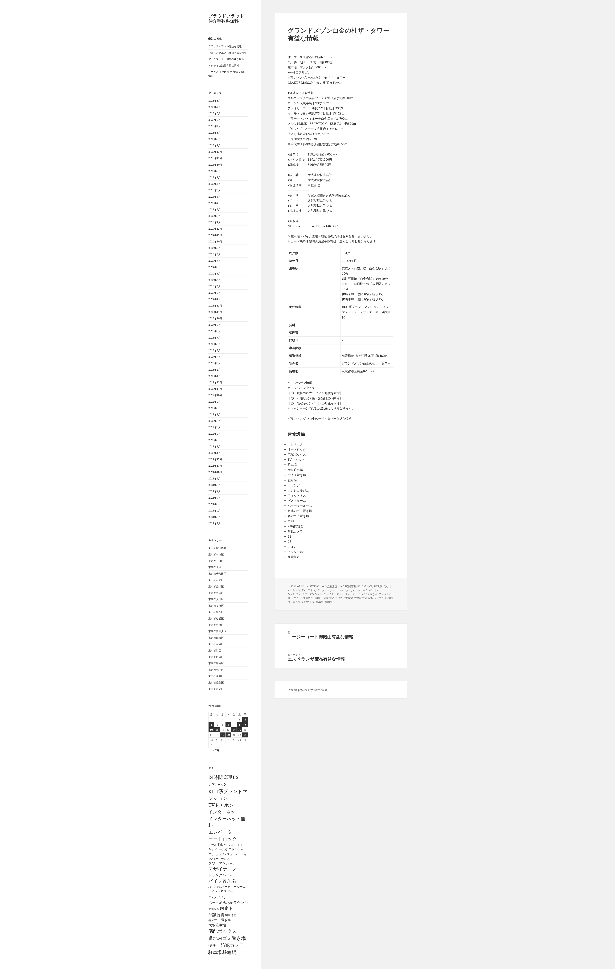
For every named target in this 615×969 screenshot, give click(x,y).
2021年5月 (214, 504)
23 (245, 735)
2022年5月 (214, 427)
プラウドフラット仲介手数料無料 (226, 18)
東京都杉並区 (216, 618)
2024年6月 (214, 267)
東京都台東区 (216, 580)
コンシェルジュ (220, 854)
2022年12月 (215, 382)
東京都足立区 (216, 689)
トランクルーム (220, 875)
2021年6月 (214, 497)
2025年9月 (214, 171)
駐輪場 (229, 952)
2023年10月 (215, 318)
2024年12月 (215, 228)
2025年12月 (215, 152)
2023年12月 (215, 305)
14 (233, 730)
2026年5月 (214, 120)
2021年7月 (214, 491)
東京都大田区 (216, 599)
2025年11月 (215, 158)
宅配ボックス (222, 931)
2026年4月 (214, 126)
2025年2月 (214, 216)
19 (222, 735)
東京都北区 (214, 567)
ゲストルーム (234, 849)
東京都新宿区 (216, 612)
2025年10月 (215, 164)
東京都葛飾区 (216, 676)
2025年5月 (214, 196)
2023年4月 (214, 357)
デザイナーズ (222, 869)
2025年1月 (214, 222)
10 (211, 730)
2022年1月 (214, 453)
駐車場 (215, 952)
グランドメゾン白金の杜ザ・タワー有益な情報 (320, 419)
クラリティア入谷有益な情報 (225, 46)
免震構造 (213, 909)
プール (230, 891)
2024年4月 (214, 280)
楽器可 (214, 945)
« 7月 (216, 750)
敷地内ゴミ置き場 (227, 938)
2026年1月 (214, 145)
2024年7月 (214, 260)
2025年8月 (214, 177)
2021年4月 (214, 510)
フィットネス (217, 891)
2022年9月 (214, 401)
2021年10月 (215, 472)
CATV (214, 784)
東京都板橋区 (216, 625)
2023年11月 (215, 312)
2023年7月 (214, 337)
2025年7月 (214, 184)
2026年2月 (214, 139)
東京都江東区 (216, 637)
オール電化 (215, 844)
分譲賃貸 (216, 914)
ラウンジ (240, 902)
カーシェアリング (233, 844)
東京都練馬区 (216, 663)
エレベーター (222, 832)
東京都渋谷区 (216, 644)
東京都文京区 (216, 605)
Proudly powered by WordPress (307, 690)
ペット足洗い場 (220, 902)
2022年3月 (214, 440)
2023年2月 (214, 369)
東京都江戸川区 (217, 631)
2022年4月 (214, 433)
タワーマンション (222, 863)
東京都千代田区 (217, 573)
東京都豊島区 (216, 682)
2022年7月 (214, 414)
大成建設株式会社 (320, 180)
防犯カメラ (232, 945)
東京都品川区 (216, 586)
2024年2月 (214, 292)
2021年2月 (214, 523)
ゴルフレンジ (240, 854)
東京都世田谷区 (217, 548)
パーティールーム (233, 886)
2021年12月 (215, 459)
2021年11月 (215, 465)
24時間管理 (220, 777)
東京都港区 (214, 650)
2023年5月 (214, 350)
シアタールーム (217, 858)
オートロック (222, 839)
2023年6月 (214, 344)
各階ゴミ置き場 (219, 920)
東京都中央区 (216, 554)
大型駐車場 (217, 925)
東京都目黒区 (216, 657)
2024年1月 (214, 299)
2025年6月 (214, 190)
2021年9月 (214, 478)
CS (224, 784)
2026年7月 (214, 107)
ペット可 (217, 896)
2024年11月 (215, 235)
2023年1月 (214, 376)
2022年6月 (214, 421)
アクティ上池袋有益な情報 (223, 65)
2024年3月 (214, 286)
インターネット (224, 812)
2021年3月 (214, 517)
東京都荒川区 (216, 669)
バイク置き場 (222, 881)
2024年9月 (214, 248)
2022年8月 (214, 408)
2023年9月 (214, 325)
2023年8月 (214, 331)
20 (228, 735)
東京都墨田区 (216, 593)
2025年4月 (214, 203)
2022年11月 (215, 389)
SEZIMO (314, 586)
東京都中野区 (216, 561)
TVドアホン (221, 805)
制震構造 (230, 915)
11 (216, 730)
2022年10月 (215, 395)
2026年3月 (214, 132)
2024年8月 (214, 254)
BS (235, 777)
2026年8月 (214, 100)
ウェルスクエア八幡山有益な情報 (227, 52)
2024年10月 (215, 241)
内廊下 (226, 908)
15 (239, 730)
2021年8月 (214, 485)
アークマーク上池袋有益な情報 (226, 59)
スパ (229, 858)
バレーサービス (214, 887)
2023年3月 (214, 363)
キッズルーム (216, 849)
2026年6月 (214, 113)
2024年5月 (214, 273)
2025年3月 (214, 209)
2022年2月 (214, 446)
